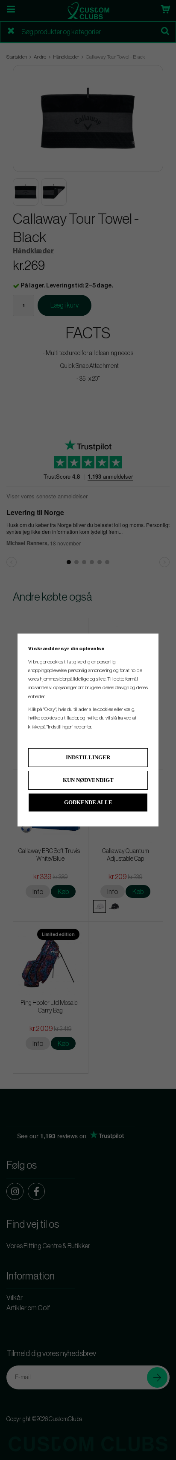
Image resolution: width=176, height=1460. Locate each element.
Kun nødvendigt (88, 780)
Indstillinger (88, 757)
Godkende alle (88, 802)
